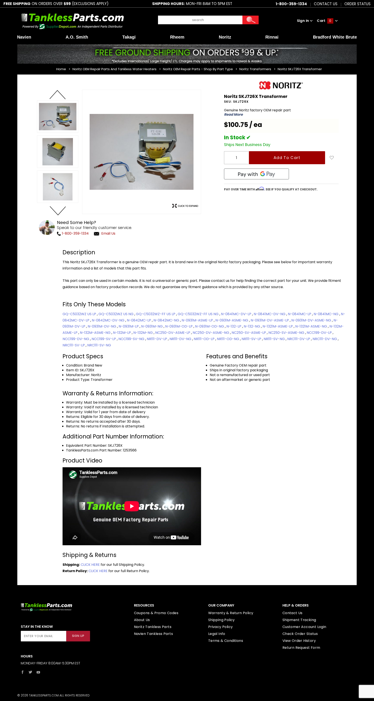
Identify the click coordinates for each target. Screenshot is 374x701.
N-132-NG (252, 326)
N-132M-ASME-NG (95, 332)
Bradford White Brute (335, 37)
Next (58, 210)
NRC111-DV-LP (299, 338)
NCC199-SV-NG (131, 338)
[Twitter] (30, 672)
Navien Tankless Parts (153, 633)
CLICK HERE (90, 564)
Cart (324, 20)
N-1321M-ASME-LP (278, 326)
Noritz (225, 37)
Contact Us (325, 4)
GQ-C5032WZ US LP (80, 314)
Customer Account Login (304, 626)
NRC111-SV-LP (74, 345)
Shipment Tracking (299, 619)
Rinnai (272, 37)
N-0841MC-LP (300, 314)
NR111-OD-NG (228, 338)
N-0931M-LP (129, 326)
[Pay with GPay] (256, 174)
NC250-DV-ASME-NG (211, 332)
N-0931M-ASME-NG (232, 320)
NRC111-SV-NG (99, 345)
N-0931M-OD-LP (179, 326)
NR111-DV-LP (157, 338)
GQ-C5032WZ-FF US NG (198, 314)
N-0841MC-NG (326, 314)
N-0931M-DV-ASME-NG (311, 320)
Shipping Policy (221, 619)
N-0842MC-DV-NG (108, 320)
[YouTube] (38, 672)
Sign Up (78, 636)
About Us (142, 619)
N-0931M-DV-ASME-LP (270, 320)
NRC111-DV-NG (325, 338)
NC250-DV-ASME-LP (173, 332)
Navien (24, 37)
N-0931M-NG (152, 326)
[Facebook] (22, 672)
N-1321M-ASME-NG (311, 326)
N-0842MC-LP (139, 320)
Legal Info (216, 633)
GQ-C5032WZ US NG (116, 314)
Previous (58, 95)
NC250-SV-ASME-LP (249, 332)
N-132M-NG (143, 332)
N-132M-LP (122, 332)
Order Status (357, 4)
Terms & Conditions (225, 640)
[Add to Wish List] (332, 157)
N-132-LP (234, 326)
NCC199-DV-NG (76, 338)
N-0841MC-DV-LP (236, 314)
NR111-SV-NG (275, 338)
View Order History (299, 640)
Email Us (108, 233)
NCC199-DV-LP (320, 332)
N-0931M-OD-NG (210, 326)
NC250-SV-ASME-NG (286, 332)
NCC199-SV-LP (104, 338)
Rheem (177, 37)
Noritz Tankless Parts (152, 626)
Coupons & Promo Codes (156, 612)
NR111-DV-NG (180, 338)
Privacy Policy (220, 626)
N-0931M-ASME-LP (198, 320)
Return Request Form (301, 647)
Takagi (129, 37)
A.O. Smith (77, 37)
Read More (233, 114)
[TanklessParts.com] (72, 20)
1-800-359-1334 (75, 233)
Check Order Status (300, 633)
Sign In (303, 20)
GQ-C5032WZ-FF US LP (156, 314)
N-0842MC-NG (166, 320)
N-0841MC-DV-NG (270, 314)
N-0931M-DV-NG (102, 326)
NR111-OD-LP (204, 338)
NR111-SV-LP (252, 338)
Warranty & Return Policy (230, 612)
